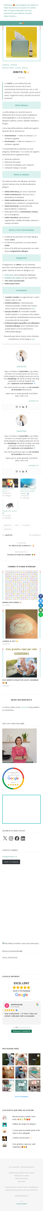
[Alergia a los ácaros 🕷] (10, 505)
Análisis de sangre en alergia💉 (24, 1124)
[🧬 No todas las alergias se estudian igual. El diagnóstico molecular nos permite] (21, 1086)
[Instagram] (17, 407)
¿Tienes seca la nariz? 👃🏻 (8, 490)
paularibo (8, 535)
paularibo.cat (33, 401)
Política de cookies (21, 1178)
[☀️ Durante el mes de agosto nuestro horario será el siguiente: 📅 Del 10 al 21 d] (8, 1072)
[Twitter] (20, 407)
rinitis (17, 525)
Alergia (5, 65)
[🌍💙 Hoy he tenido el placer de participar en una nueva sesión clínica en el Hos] (34, 1086)
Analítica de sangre (13, 278)
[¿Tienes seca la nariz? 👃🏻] (10, 483)
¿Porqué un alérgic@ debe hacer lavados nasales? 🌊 (28, 491)
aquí (33, 308)
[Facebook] (26, 407)
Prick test (9, 275)
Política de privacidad (21, 1176)
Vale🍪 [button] (21, 23)
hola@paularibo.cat (9, 856)
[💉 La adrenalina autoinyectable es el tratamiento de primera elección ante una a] (21, 1072)
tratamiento (7, 529)
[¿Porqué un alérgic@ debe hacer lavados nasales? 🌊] (28, 483)
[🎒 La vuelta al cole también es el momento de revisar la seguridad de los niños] (21, 1059)
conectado (25, 707)
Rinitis (25, 68)
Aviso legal (21, 1181)
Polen (18, 68)
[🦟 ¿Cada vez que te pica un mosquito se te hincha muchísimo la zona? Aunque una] (34, 1059)
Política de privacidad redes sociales (21, 1173)
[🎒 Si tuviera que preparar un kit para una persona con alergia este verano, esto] (34, 1072)
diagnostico (7, 525)
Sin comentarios (35, 535)
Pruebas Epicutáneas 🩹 (12, 602)
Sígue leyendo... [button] (10, 16)
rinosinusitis (26, 525)
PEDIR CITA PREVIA (11, 862)
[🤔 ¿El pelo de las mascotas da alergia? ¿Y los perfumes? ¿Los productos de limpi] (8, 1059)
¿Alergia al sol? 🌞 (10, 641)
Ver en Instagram (21, 1096)
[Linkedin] (23, 407)
